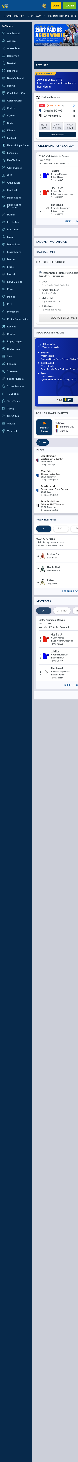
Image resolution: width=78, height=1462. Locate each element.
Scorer (42, 442)
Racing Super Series (62, 16)
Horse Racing (36, 16)
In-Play (19, 16)
